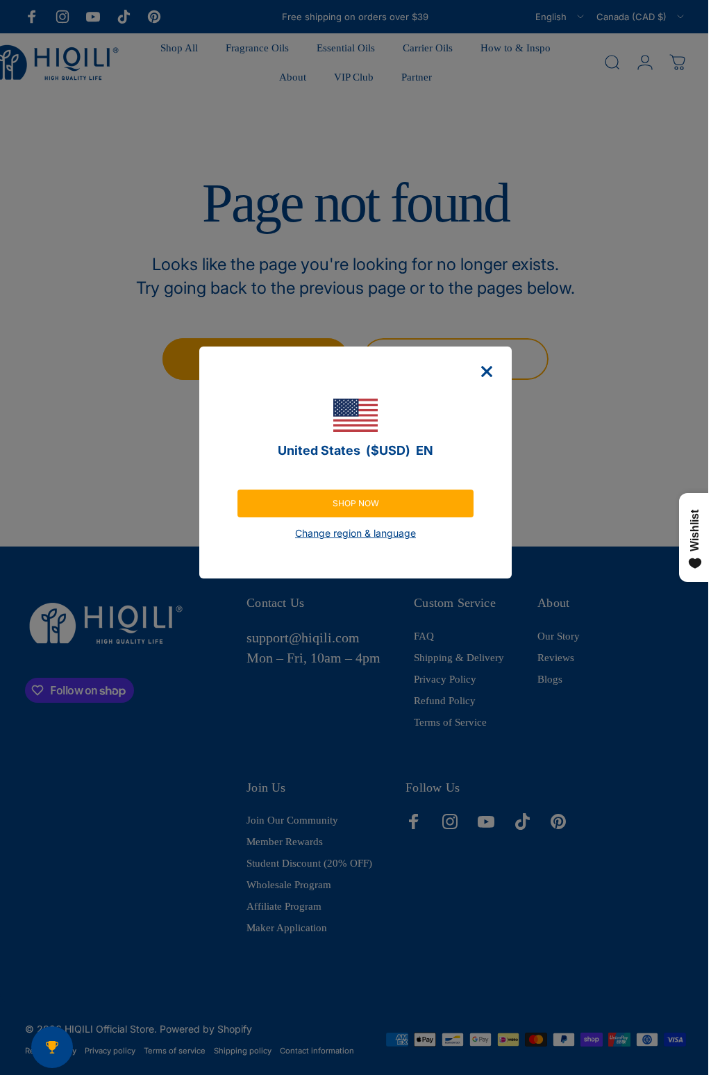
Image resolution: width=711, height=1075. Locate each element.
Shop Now (350, 503)
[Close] (482, 371)
